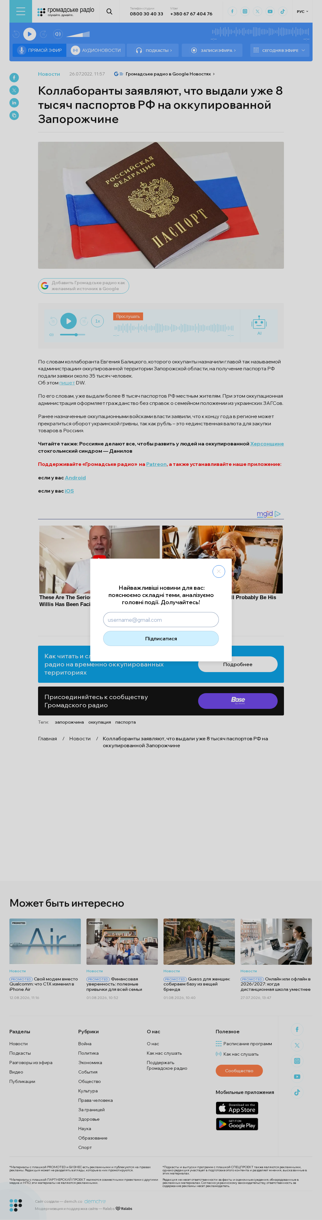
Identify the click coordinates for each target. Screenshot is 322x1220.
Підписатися (161, 638)
